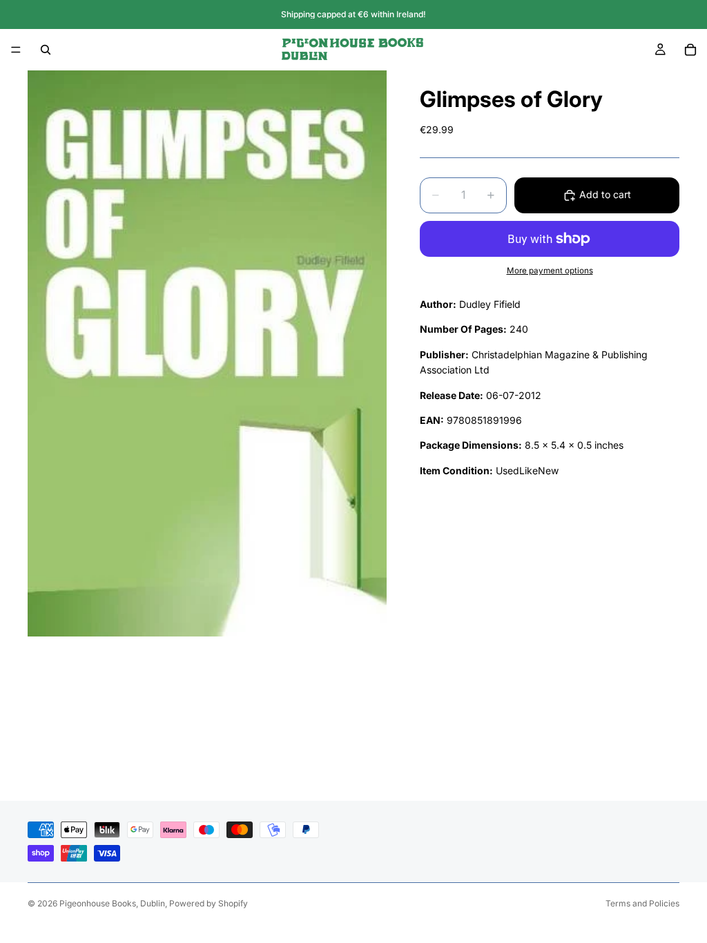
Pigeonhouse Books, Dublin (112, 903)
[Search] (45, 50)
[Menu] (16, 50)
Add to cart (605, 194)
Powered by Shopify (208, 903)
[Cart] (690, 50)
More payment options (550, 270)
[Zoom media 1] (207, 353)
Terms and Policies (642, 903)
